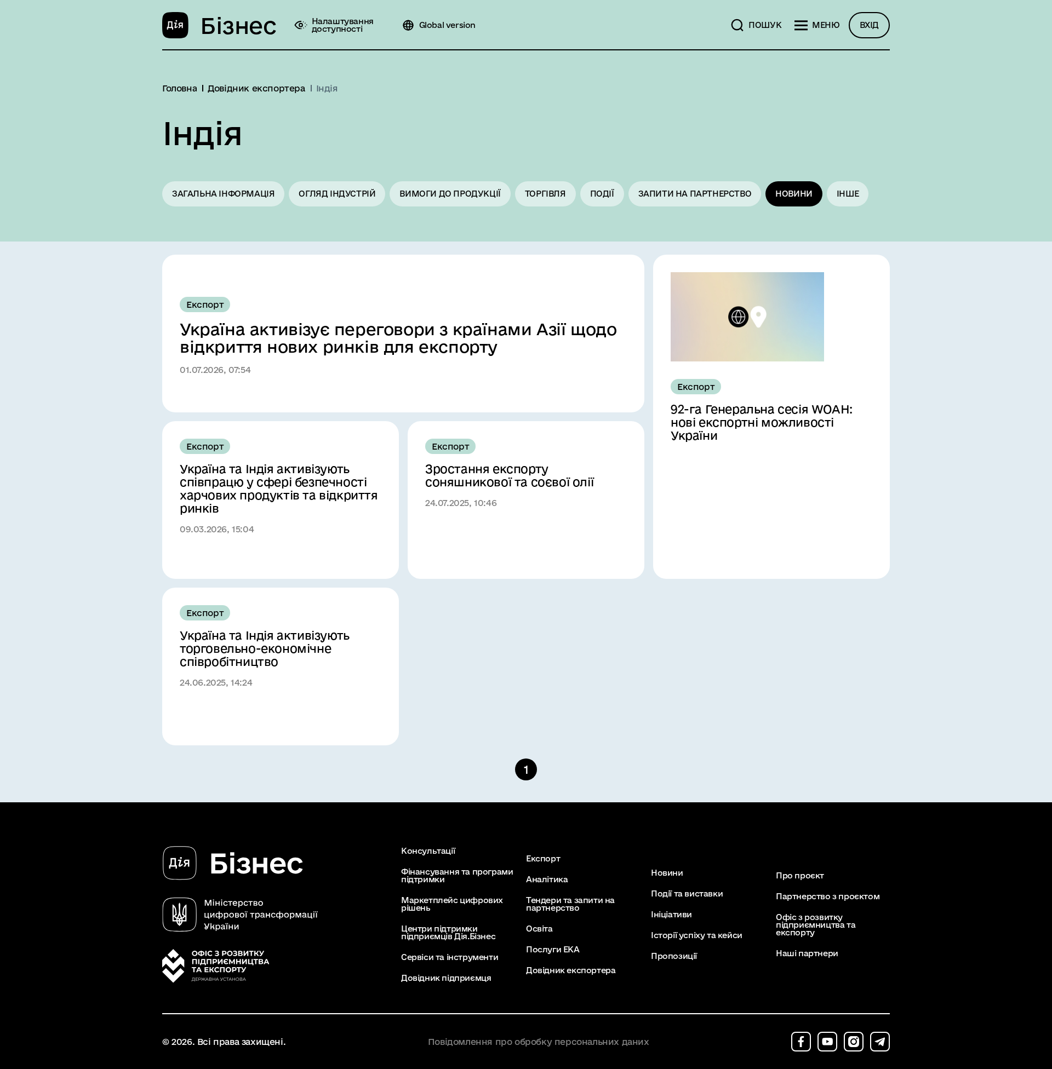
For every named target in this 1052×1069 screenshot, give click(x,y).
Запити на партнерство (695, 193)
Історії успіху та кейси (696, 935)
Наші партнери (807, 953)
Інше (848, 193)
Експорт (543, 859)
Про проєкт (800, 876)
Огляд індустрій (337, 193)
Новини (794, 193)
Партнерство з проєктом (827, 896)
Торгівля (545, 193)
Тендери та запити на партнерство (570, 904)
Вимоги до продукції (449, 193)
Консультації (428, 851)
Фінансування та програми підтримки (457, 875)
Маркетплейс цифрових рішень (452, 904)
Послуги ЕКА (553, 949)
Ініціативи (671, 914)
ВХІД (869, 25)
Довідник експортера (570, 970)
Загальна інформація (223, 193)
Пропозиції (674, 956)
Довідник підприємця (446, 978)
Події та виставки (687, 894)
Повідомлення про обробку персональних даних (538, 1042)
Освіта (539, 929)
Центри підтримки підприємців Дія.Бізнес (448, 932)
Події (602, 193)
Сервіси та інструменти (449, 957)
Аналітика (547, 879)
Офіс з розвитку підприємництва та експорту (815, 924)
